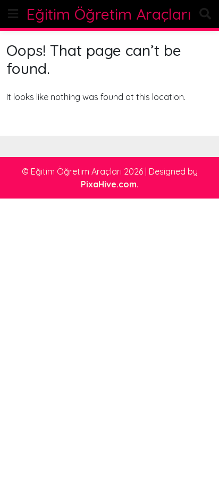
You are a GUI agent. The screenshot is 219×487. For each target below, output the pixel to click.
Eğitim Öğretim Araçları (109, 14)
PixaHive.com (109, 184)
